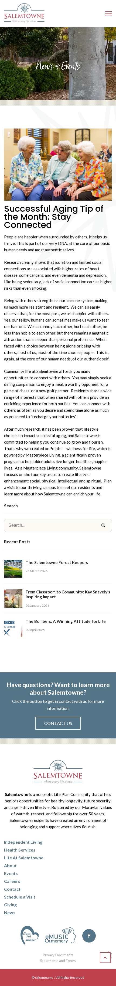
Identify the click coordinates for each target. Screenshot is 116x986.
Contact (12, 889)
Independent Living (23, 842)
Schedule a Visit (19, 896)
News (9, 912)
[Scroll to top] (105, 957)
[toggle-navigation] (108, 13)
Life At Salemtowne (23, 857)
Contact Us (58, 723)
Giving (10, 904)
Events (11, 873)
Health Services (19, 849)
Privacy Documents (58, 955)
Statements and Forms (58, 960)
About (10, 865)
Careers (12, 881)
